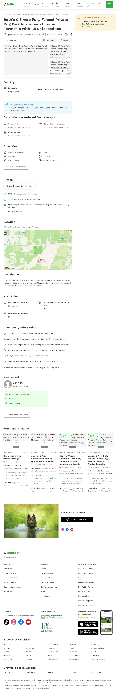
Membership (46, 578)
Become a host (90, 4)
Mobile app (46, 596)
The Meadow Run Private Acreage (12, 457)
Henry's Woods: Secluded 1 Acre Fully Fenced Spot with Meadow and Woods (70, 460)
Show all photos (61, 71)
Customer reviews (49, 587)
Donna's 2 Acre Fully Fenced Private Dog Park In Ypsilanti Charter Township (98, 460)
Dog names (45, 4)
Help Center (9, 591)
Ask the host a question (17, 415)
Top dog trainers (68, 4)
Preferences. (49, 688)
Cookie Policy (99, 685)
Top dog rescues (55, 4)
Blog (37, 4)
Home (43, 569)
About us (8, 569)
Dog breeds (80, 4)
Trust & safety (10, 573)
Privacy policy (10, 582)
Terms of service (11, 578)
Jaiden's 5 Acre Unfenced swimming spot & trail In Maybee (42, 458)
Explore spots (47, 573)
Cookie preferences (12, 587)
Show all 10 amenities (16, 167)
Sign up (109, 4)
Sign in (100, 4)
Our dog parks (27, 4)
